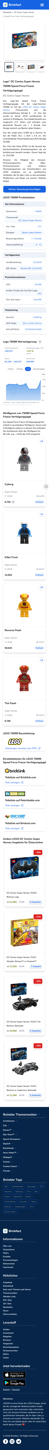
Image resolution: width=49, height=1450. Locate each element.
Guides (6, 1329)
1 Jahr (28, 369)
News (5, 1310)
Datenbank (8, 1286)
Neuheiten (8, 1307)
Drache (7, 1197)
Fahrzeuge (19, 1192)
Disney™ (7, 1130)
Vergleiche (8, 1343)
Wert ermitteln (10, 1314)
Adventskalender (17, 1187)
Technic (6, 1162)
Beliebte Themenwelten (20, 1114)
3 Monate (19, 369)
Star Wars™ (8, 1134)
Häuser (33, 1202)
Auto (36, 1192)
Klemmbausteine (11, 1347)
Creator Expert (10, 1166)
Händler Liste (9, 1296)
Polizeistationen (10, 1202)
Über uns (7, 1246)
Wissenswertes (10, 1350)
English (6, 1389)
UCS (41, 1187)
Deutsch (16, 1389)
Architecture (9, 1121)
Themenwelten (10, 1293)
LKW (31, 1207)
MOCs (6, 1354)
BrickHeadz (8, 1148)
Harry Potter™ (9, 1152)
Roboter (28, 1197)
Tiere (28, 1192)
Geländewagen (20, 1207)
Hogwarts (8, 1192)
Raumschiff (17, 1197)
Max (43, 374)
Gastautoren (9, 1249)
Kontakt (6, 1256)
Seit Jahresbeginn (39, 369)
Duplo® (6, 1143)
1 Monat (10, 369)
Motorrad (8, 1207)
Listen (6, 1357)
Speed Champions (11, 1139)
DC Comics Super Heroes (29, 220)
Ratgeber (7, 1336)
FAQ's (6, 1253)
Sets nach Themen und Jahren (17, 1289)
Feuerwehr (23, 1202)
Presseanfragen (10, 1260)
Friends (6, 1171)
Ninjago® (7, 1157)
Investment (8, 1333)
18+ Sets (7, 1303)
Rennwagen (32, 1187)
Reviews (7, 1340)
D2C (6, 1187)
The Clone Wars (10, 1212)
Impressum (8, 1267)
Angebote (7, 1282)
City (5, 1125)
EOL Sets (7, 1300)
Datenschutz (9, 1263)
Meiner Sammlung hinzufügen (25, 189)
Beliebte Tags (12, 1179)
